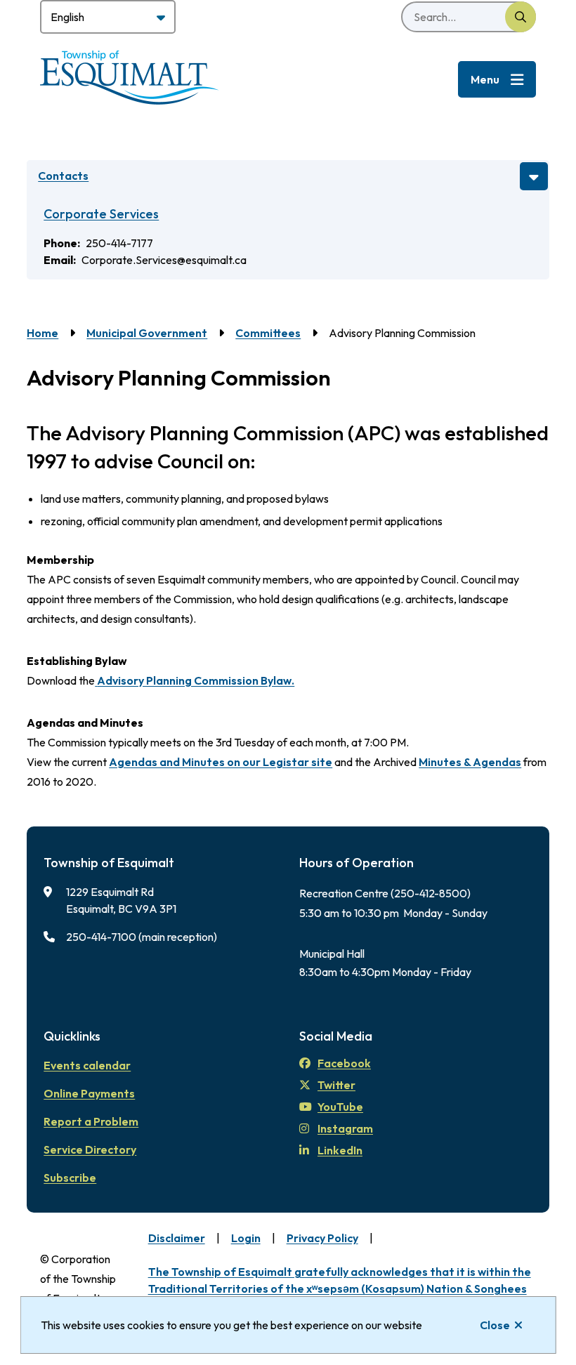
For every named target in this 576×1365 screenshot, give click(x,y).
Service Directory (90, 1149)
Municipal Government (146, 333)
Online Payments (89, 1093)
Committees (268, 333)
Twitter (336, 1085)
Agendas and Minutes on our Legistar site (220, 762)
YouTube (340, 1107)
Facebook (344, 1063)
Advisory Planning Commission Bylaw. (195, 680)
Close (495, 1325)
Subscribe (70, 1178)
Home (42, 333)
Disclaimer (176, 1238)
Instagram (345, 1128)
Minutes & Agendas (470, 762)
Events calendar (87, 1065)
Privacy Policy (322, 1238)
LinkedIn (340, 1150)
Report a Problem (91, 1121)
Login (246, 1238)
